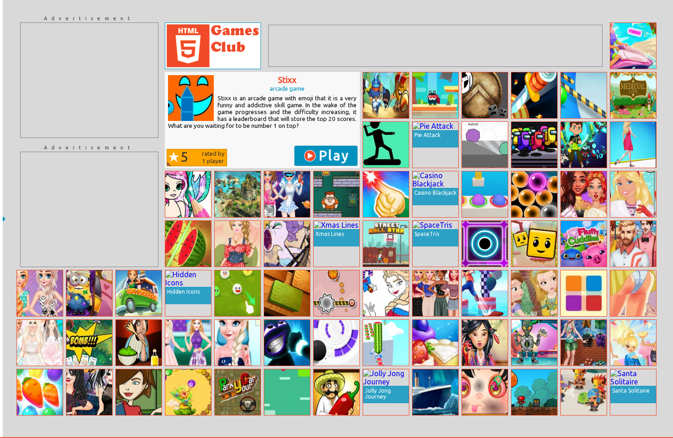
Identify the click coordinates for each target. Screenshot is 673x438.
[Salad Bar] (138, 342)
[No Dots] (583, 293)
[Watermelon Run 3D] (386, 342)
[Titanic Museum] (435, 392)
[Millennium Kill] (633, 293)
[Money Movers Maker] (336, 194)
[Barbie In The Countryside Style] (237, 243)
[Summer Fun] (583, 342)
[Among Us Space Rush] (534, 144)
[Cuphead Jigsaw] (287, 243)
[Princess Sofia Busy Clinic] (237, 342)
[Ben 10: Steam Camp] (583, 144)
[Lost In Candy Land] (633, 342)
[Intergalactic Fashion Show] (287, 194)
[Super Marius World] (534, 392)
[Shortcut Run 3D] (484, 293)
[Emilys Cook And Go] (138, 293)
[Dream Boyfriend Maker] (633, 243)
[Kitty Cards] (89, 342)
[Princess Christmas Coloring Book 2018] (386, 293)
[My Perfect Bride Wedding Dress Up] (39, 342)
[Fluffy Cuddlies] (583, 243)
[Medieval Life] (633, 95)
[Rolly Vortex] (336, 342)
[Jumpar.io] (484, 144)
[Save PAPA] (534, 243)
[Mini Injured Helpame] (89, 293)
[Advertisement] (89, 80)
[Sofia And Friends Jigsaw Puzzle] (534, 293)
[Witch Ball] (534, 194)
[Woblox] (287, 293)
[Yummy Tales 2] (39, 392)
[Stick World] (287, 342)
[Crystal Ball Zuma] (188, 392)
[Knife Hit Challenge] (534, 95)
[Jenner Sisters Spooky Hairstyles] (89, 392)
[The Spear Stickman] (386, 144)
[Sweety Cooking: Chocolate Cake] (138, 392)
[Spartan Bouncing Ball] (484, 95)
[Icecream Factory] (435, 342)
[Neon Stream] (484, 243)
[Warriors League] (583, 392)
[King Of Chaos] (386, 95)
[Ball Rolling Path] (583, 95)
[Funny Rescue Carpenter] (484, 392)
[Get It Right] (484, 194)
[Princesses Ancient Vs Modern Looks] (583, 194)
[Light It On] (386, 194)
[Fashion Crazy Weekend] (188, 342)
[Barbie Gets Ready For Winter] (633, 194)
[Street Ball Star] (386, 243)
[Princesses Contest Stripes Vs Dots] (39, 293)
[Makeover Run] (633, 144)
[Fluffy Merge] (237, 293)
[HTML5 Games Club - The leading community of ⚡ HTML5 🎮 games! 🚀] (212, 46)
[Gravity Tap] (287, 392)
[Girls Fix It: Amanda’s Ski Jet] (633, 45)
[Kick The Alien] (534, 342)
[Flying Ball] (336, 293)
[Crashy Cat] (435, 95)
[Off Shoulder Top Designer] (435, 293)
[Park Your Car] (237, 392)
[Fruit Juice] (188, 243)
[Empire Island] (237, 194)
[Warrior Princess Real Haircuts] (484, 342)
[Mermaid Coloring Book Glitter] (188, 194)
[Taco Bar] (336, 392)
